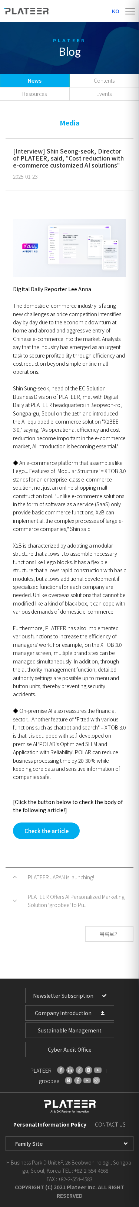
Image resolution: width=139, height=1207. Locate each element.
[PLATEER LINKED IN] (70, 1070)
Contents (104, 80)
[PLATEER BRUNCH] (79, 1070)
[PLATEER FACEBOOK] (60, 1070)
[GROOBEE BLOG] (68, 1080)
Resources (34, 93)
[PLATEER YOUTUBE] (98, 1070)
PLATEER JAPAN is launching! (61, 877)
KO (115, 11)
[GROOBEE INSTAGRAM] (96, 1080)
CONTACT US (110, 1124)
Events (104, 93)
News (35, 80)
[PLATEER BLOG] (88, 1070)
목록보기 (109, 934)
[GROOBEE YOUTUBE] (87, 1080)
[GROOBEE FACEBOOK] (78, 1080)
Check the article (46, 831)
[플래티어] (26, 11)
